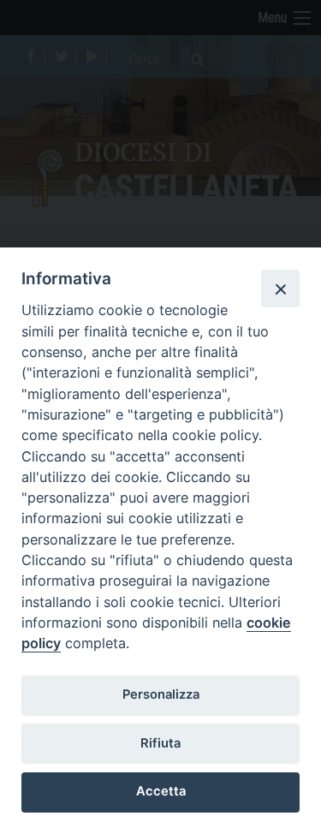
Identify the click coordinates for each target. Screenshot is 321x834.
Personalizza (160, 694)
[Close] (280, 288)
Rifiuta (160, 743)
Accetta (161, 791)
